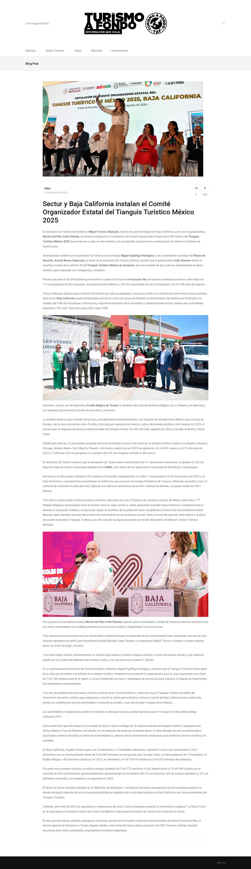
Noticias (31, 51)
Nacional (96, 51)
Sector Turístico (54, 51)
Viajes (77, 51)
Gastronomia (120, 51)
